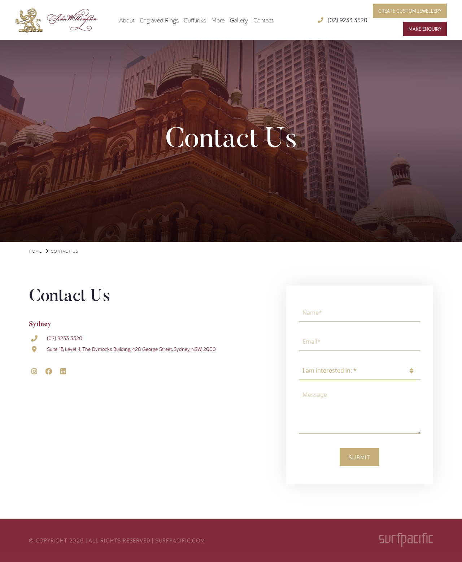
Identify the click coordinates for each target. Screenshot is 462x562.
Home (35, 251)
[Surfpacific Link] (406, 540)
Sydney (40, 324)
